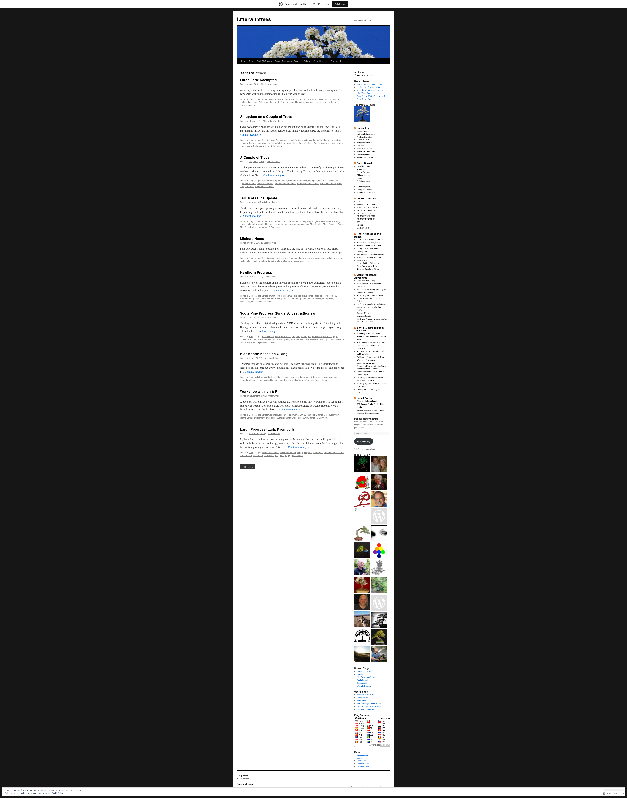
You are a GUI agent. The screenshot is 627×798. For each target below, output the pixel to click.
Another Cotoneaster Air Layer (369, 257)
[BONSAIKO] (362, 499)
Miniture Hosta (252, 238)
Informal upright (256, 142)
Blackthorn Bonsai (275, 377)
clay (309, 221)
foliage (300, 452)
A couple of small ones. (366, 192)
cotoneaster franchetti (297, 180)
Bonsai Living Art (364, 671)
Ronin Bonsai (364, 163)
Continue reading (250, 134)
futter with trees (316, 99)
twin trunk (314, 379)
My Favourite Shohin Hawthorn (369, 245)
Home (243, 61)
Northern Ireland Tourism (308, 183)
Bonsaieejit (361, 674)
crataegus (292, 295)
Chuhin (284, 180)
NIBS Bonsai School (321, 414)
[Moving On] (362, 114)
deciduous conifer (288, 452)
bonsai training (294, 139)
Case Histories (320, 61)
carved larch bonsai (270, 452)
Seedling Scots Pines (365, 157)
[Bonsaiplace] (362, 567)
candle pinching (299, 221)
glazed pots (312, 257)
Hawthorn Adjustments (366, 151)
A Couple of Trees (255, 157)
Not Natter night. (363, 180)
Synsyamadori (362, 683)
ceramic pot (290, 377)
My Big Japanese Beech (366, 260)
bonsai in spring (269, 99)
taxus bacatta (285, 417)
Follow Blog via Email (366, 418)
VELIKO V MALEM (366, 198)
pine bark (305, 224)
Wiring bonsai (298, 417)
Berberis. (360, 183)
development (282, 99)
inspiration (244, 339)
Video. (359, 177)
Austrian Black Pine (364, 136)
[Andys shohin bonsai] (362, 533)
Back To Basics (264, 61)
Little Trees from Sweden (366, 677)
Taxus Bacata (331, 142)
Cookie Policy (57, 793)
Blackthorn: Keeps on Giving (264, 353)
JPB (358, 222)
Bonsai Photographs (278, 139)
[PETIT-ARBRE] (362, 516)
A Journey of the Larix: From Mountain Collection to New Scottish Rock (371, 336)
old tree (284, 224)
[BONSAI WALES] (362, 602)
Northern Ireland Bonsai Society (369, 706)
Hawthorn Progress (256, 272)
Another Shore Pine (364, 148)
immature (244, 142)
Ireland (332, 257)
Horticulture (333, 180)
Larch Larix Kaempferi (258, 79)
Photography (337, 61)
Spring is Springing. (365, 189)
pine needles (297, 339)
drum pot (317, 377)
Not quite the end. (364, 166)
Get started (340, 4)
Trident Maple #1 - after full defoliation (372, 295)
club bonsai (307, 139)
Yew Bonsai (264, 145)
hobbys (337, 139)
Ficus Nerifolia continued (367, 401)
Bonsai (265, 139)
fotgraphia (312, 180)
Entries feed (361, 760)
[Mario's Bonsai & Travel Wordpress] (379, 654)
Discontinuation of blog (366, 280)
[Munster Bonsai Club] (362, 464)
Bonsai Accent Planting (272, 257)
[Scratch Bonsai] (362, 585)
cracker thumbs (290, 257)
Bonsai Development (271, 336)
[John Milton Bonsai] (379, 516)
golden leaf (323, 257)
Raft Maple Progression (366, 133)
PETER (360, 224)
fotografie (293, 99)
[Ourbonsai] (379, 551)
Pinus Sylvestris (300, 142)
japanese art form (248, 183)
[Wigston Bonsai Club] (362, 637)
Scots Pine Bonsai (316, 142)
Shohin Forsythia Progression (368, 242)
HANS (359, 201)
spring (306, 379)
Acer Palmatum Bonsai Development (371, 254)
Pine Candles (316, 224)
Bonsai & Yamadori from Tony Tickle (369, 329)
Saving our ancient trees (366, 362)
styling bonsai (272, 417)
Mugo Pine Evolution (365, 142)
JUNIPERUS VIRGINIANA (368, 207)
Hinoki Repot (362, 131)
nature (267, 142)
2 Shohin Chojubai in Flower (368, 269)
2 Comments (276, 145)
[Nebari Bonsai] (379, 464)
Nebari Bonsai (364, 398)
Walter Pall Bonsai (364, 685)
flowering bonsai (329, 377)
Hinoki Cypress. (363, 172)
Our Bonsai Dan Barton (366, 709)
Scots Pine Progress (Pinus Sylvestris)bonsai (277, 313)
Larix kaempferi (255, 102)
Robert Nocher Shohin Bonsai (368, 235)
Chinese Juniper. (363, 175)
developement (329, 295)
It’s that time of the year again (368, 87)
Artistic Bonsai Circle (365, 694)
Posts (256, 377)
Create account (362, 754)
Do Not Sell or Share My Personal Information (372, 787)
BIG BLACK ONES (365, 213)
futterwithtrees (254, 19)
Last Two (360, 145)
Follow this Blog (363, 441)
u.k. (256, 145)
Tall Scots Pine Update (258, 197)
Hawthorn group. (363, 186)
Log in (359, 757)
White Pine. (361, 169)
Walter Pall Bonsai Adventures (365, 276)
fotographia (304, 99)
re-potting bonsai (326, 339)
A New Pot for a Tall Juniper (368, 263)
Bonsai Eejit (363, 128)
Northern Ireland (272, 224)
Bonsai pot (286, 221)
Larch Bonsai (330, 99)
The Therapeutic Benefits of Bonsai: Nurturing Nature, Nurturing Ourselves (371, 345)
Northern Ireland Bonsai (291, 102)
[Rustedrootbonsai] (379, 482)
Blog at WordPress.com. (340, 787)
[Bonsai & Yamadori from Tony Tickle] (379, 637)
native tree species (279, 298)
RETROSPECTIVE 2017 (367, 210)
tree (317, 102)
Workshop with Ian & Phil (260, 391)
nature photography (271, 102)
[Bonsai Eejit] (362, 482)
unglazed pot (253, 342)
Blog (251, 61)
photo (277, 260)
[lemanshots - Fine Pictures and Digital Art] (379, 533)
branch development (278, 295)
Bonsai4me (361, 700)
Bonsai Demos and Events (287, 61)
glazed (252, 379)
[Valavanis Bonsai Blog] (379, 499)
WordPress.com (363, 766)
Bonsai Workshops (270, 414)
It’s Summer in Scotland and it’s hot (371, 239)
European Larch (363, 139)
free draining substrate (334, 452)
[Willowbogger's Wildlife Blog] (362, 654)
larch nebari (258, 455)
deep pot (318, 295)
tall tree (255, 227)
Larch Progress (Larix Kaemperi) (267, 429)
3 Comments (274, 227)
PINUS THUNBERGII (366, 219)
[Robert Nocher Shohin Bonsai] (379, 585)
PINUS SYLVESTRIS (366, 204)
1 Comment (325, 379)
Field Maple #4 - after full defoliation (371, 304)
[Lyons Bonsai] (379, 620)
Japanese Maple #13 (365, 313)
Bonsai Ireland (362, 697)
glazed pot (265, 298)
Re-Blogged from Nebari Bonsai (369, 84)
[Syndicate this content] (355, 128)
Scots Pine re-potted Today (367, 266)
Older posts (248, 466)
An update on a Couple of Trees (266, 116)
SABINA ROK (363, 227)
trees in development (329, 102)
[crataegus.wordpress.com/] (379, 603)
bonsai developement (271, 221)
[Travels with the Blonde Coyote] (362, 619)
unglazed (263, 227)
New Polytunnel (363, 154)
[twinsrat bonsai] (379, 568)
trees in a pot (251, 186)
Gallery (307, 61)
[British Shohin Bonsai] (362, 550)
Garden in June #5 (364, 316)
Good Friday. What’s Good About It (371, 96)
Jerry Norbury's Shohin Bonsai (369, 703)
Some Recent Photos (365, 99)
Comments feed (363, 763)
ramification (245, 301)
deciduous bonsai (306, 295)
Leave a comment (248, 105)
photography (308, 102)
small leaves (256, 301)
